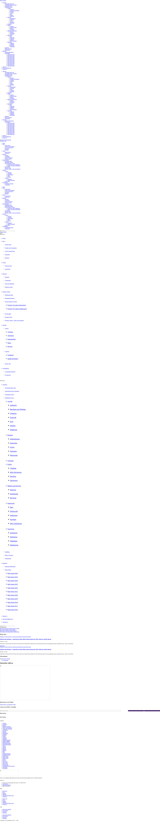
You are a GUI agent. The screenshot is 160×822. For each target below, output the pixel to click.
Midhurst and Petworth (12, 30)
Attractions (10, 173)
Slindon (11, 15)
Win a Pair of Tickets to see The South (7, 629)
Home (3, 143)
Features (4, 170)
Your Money (5, 767)
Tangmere (12, 21)
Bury (11, 36)
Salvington (12, 29)
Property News (8, 167)
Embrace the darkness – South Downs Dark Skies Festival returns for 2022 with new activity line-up (25, 639)
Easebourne (12, 33)
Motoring (4, 749)
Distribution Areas (8, 7)
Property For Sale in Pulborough (14, 165)
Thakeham (12, 45)
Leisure (6, 171)
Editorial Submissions (9, 52)
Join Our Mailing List (6, 68)
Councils (4, 731)
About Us (4, 66)
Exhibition (4, 734)
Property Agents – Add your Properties (12, 169)
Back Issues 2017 (11, 64)
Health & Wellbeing (6, 740)
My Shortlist (7, 166)
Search (1, 230)
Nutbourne (12, 38)
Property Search (5, 160)
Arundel (9, 8)
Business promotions (6, 726)
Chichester (10, 24)
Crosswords (7, 184)
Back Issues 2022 (11, 59)
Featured (4, 735)
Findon (9, 25)
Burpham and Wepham (14, 10)
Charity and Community (10, 146)
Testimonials (7, 50)
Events (3, 151)
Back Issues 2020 (11, 61)
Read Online (7, 53)
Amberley (12, 9)
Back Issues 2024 (11, 56)
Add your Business (9, 157)
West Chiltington (13, 41)
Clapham (12, 26)
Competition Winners (9, 183)
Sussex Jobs (7, 181)
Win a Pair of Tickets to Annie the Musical (8, 630)
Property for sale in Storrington (14, 164)
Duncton (11, 31)
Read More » (2, 645)
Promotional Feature (6, 753)
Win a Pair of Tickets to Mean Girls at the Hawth (9, 628)
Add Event (7, 153)
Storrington (10, 42)
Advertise (4, 2)
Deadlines (7, 47)
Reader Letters (5, 757)
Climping (12, 11)
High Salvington (13, 27)
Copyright (4, 811)
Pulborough (10, 35)
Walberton (12, 16)
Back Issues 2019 (11, 62)
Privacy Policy (5, 810)
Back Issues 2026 (11, 54)
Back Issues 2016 (11, 65)
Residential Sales (8, 161)
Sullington (12, 44)
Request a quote (8, 158)
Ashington (12, 43)
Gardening (10, 179)
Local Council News (9, 147)
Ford (11, 13)
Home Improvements (6, 743)
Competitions (5, 182)
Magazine (4, 51)
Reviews (9, 176)
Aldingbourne (13, 18)
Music (9, 175)
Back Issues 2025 (11, 55)
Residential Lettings (9, 162)
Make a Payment (8, 48)
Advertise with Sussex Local (8, 795)
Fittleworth (12, 37)
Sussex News (7, 145)
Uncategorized (5, 764)
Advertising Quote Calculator (11, 4)
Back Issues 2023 (11, 57)
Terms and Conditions (6, 809)
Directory (4, 154)
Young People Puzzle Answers (8, 766)
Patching (11, 28)
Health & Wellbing (6, 741)
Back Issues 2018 (11, 63)
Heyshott (12, 34)
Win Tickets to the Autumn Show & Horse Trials (9, 631)
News (3, 144)
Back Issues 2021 (11, 60)
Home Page (4, 791)
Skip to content (3, 0)
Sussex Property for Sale (10, 163)
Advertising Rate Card (9, 3)
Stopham (12, 39)
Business (6, 149)
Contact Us (4, 69)
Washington (12, 46)
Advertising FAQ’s (8, 6)
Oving (11, 20)
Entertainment (10, 174)
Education (7, 148)
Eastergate (12, 19)
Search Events (8, 152)
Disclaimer (4, 812)
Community (7, 156)
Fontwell (12, 12)
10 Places (9, 172)
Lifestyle (6, 178)
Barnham (9, 17)
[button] (80, 234)
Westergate (12, 22)
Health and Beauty (11, 180)
